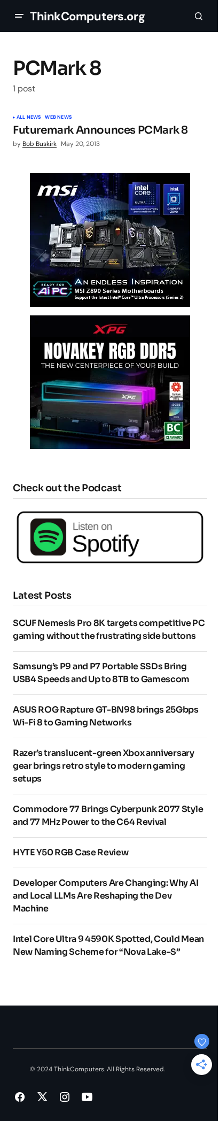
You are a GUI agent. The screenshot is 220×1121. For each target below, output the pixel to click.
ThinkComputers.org (87, 16)
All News (29, 117)
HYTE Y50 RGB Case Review (70, 852)
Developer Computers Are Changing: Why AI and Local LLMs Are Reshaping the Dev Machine (105, 895)
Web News (58, 117)
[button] (19, 16)
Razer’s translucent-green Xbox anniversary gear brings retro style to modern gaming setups (103, 765)
